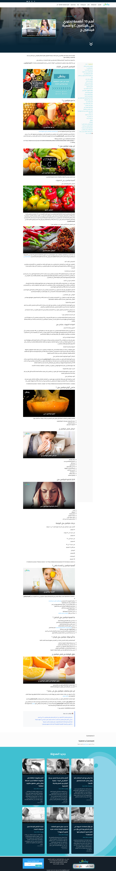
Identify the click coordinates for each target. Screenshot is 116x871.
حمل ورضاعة (83, 5)
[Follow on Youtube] (27, 1)
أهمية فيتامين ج (26, 257)
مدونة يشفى (69, 16)
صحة (78, 5)
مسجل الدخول (86, 744)
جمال (88, 5)
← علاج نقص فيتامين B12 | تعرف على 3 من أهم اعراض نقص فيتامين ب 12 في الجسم (55, 717)
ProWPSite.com (65, 870)
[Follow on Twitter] (32, 1)
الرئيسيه (99, 5)
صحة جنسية (73, 5)
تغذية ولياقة (93, 5)
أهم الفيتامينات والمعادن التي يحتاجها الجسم (48, 131)
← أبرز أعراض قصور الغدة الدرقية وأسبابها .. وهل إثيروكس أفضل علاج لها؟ (58, 722)
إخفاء (86, 64)
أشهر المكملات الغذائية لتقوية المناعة (64, 628)
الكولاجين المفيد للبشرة (63, 613)
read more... (89, 800)
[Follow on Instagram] (29, 1)
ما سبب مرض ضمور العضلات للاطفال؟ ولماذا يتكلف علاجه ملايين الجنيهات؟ (59, 829)
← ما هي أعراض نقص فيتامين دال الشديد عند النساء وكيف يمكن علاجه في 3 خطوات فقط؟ (54, 720)
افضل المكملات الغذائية (64, 5)
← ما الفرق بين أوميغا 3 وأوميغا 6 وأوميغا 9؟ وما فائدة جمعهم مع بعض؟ (57, 724)
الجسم (33, 703)
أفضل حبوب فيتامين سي (68, 527)
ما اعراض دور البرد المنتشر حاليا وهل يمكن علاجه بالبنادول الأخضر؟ (83, 780)
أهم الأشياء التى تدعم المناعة (55, 601)
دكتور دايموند (65, 696)
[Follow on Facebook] (34, 1)
